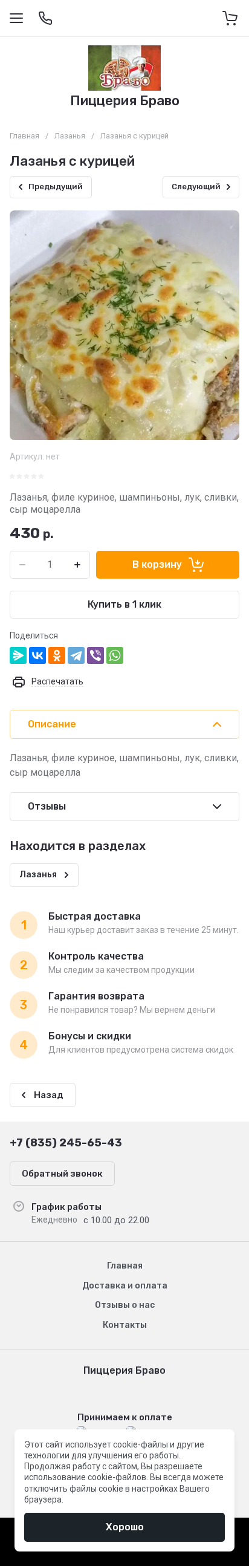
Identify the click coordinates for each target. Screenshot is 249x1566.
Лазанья (69, 135)
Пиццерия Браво (124, 101)
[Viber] (95, 655)
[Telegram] (76, 655)
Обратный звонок (62, 1173)
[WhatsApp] (114, 655)
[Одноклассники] (56, 655)
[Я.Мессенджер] (18, 655)
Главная (24, 135)
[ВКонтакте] (37, 655)
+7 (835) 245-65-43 (66, 1142)
